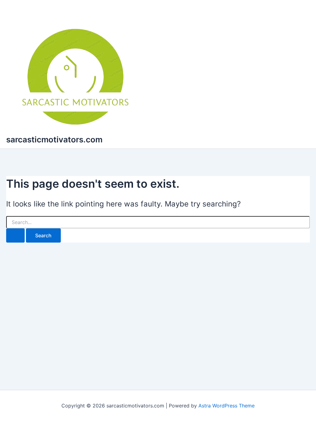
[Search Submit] (15, 235)
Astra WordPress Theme (226, 406)
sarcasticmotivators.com (54, 139)
